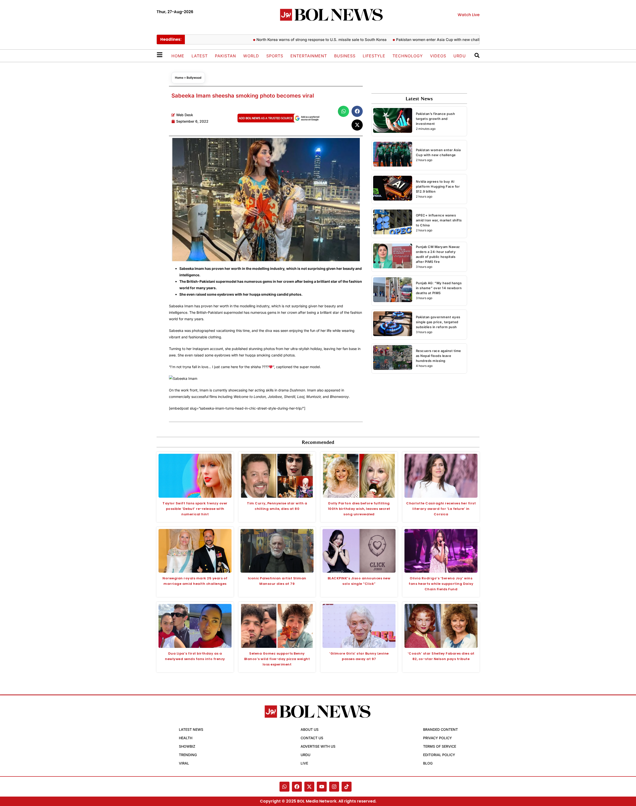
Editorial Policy (439, 755)
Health (185, 738)
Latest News (191, 729)
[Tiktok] (347, 787)
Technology (408, 55)
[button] (343, 111)
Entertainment (308, 55)
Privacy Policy (437, 738)
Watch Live (468, 15)
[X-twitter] (309, 787)
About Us (309, 729)
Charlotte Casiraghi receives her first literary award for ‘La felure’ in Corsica (441, 509)
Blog (428, 763)
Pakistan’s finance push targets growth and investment (435, 119)
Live (304, 763)
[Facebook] (297, 787)
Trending (188, 755)
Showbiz (187, 746)
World (251, 55)
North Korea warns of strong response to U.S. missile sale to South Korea (300, 39)
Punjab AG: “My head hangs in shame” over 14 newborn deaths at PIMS (439, 288)
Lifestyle (374, 55)
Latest (200, 55)
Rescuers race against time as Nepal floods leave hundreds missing (438, 356)
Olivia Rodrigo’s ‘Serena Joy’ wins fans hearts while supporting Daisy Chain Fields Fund (441, 584)
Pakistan (225, 55)
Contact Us (312, 738)
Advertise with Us (318, 746)
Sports (274, 55)
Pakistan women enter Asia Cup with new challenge (421, 39)
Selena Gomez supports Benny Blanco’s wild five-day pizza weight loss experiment (277, 659)
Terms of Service (439, 746)
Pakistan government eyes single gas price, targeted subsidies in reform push (438, 322)
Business (345, 55)
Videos (438, 55)
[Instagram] (334, 787)
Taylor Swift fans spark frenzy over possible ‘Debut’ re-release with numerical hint (195, 509)
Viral (184, 763)
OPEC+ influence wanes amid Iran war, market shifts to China (439, 220)
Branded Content (440, 729)
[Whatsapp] (284, 787)
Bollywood (194, 77)
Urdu (459, 55)
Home (177, 55)
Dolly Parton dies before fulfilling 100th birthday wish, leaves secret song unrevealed (359, 509)
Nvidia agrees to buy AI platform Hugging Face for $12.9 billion (438, 186)
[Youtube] (322, 787)
